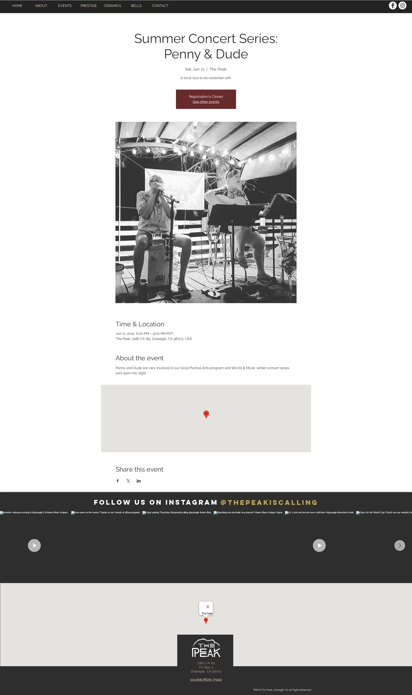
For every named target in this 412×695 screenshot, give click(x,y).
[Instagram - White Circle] (402, 5)
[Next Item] (399, 545)
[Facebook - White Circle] (393, 5)
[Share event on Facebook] (118, 481)
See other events (206, 102)
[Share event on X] (128, 481)
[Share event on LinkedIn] (139, 481)
